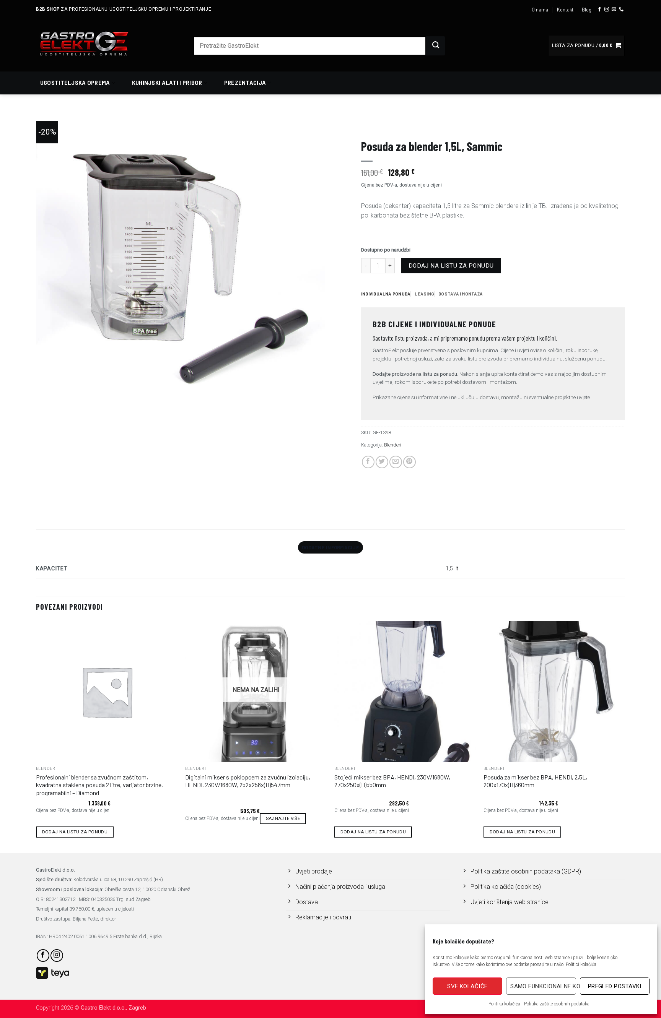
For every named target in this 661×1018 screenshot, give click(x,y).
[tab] (385, 294)
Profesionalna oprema (387, 124)
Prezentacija (245, 83)
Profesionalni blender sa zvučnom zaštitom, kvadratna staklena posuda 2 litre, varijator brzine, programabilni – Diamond (99, 785)
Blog (586, 9)
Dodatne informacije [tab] (330, 547)
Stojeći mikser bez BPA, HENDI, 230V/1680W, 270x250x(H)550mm (392, 781)
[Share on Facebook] (368, 462)
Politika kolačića (504, 1004)
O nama (540, 9)
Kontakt (565, 9)
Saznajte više (283, 818)
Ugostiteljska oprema (75, 83)
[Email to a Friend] (395, 462)
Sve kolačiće (467, 986)
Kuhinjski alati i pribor (167, 83)
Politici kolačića (581, 964)
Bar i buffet (433, 124)
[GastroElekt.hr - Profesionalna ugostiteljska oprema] (93, 43)
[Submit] (435, 45)
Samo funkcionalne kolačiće (543, 986)
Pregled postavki (614, 986)
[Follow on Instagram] (606, 9)
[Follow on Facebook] (599, 9)
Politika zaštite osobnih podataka (556, 1004)
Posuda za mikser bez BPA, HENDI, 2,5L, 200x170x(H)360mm (535, 781)
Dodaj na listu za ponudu (451, 265)
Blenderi (462, 124)
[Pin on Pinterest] (409, 462)
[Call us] (621, 9)
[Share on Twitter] (382, 462)
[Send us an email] (614, 9)
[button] (586, 46)
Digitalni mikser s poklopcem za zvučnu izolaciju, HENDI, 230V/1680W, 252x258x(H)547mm (247, 781)
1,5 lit (452, 568)
